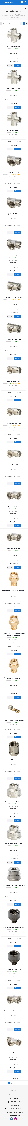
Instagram (15, 1118)
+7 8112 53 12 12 (15, 1102)
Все (20, 1083)
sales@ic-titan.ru (15, 1105)
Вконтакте (11, 1118)
